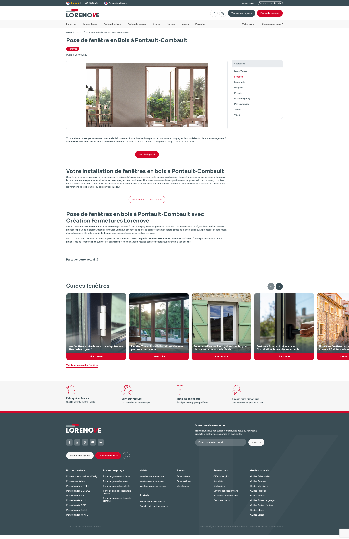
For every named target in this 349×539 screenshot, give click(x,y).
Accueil (69, 32)
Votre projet (248, 24)
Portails (238, 93)
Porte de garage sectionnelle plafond (117, 499)
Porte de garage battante (115, 481)
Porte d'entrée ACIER (77, 510)
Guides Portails (257, 495)
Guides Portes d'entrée (261, 505)
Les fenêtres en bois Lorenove (147, 199)
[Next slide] (279, 286)
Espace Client (248, 3)
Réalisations (219, 486)
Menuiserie (239, 82)
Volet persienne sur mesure (153, 486)
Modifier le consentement (270, 526)
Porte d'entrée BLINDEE (78, 490)
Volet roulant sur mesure (152, 481)
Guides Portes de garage (262, 500)
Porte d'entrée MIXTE (77, 514)
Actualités (218, 481)
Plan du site (223, 526)
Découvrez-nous (221, 500)
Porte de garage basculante (116, 486)
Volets (237, 114)
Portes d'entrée (241, 104)
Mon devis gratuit (147, 154)
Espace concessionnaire (225, 495)
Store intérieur (183, 476)
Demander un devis (108, 455)
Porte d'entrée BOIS (76, 505)
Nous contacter (239, 526)
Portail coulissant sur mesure (154, 506)
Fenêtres (72, 48)
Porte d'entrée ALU (75, 500)
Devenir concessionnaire (270, 3)
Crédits (252, 526)
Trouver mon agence (241, 13)
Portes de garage (242, 98)
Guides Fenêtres (81, 32)
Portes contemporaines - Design (82, 476)
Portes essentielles (75, 481)
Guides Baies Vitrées (260, 476)
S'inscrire (256, 442)
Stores (237, 109)
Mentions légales (208, 526)
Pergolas (238, 87)
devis (269, 13)
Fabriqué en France (118, 3)
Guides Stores (257, 510)
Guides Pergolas (258, 490)
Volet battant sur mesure (152, 476)
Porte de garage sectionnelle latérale (117, 492)
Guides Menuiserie (259, 486)
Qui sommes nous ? (272, 24)
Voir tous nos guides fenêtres (82, 365)
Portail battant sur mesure (152, 501)
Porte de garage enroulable (116, 476)
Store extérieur (184, 481)
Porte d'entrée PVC (75, 495)
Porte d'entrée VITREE (77, 486)
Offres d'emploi (220, 476)
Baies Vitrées (240, 71)
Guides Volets (257, 514)
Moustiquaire (183, 486)
